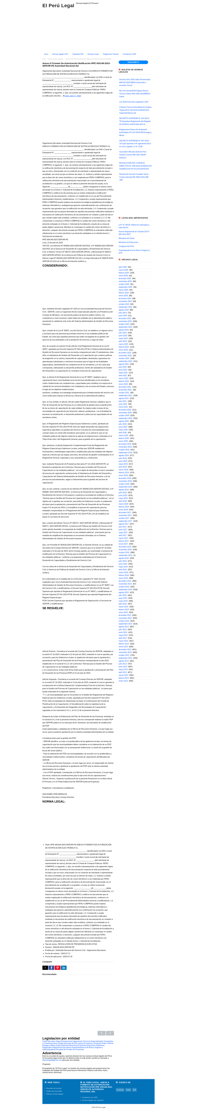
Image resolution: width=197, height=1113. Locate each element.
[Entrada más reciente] (102, 1033)
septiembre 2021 (125, 395)
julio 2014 (123, 629)
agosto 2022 (124, 364)
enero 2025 (123, 296)
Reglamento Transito (110, 54)
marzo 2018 (123, 504)
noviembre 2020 (125, 413)
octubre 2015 (124, 587)
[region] (98, 29)
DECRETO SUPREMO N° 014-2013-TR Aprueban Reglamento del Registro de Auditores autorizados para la (135, 121)
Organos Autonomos (64, 1041)
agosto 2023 (124, 330)
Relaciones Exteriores (77, 1045)
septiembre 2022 (125, 361)
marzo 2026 (123, 270)
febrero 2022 (124, 381)
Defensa (64, 1045)
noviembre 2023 (125, 321)
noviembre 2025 (125, 281)
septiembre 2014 (125, 624)
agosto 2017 (124, 524)
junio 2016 (123, 564)
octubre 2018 (124, 484)
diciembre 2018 (125, 478)
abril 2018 (123, 501)
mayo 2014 (123, 635)
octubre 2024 (124, 304)
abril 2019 (123, 467)
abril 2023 (123, 341)
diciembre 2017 (125, 512)
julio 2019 (123, 458)
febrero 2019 (124, 473)
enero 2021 (123, 407)
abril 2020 (123, 433)
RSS (134, 1090)
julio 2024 (123, 313)
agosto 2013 (124, 661)
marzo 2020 (123, 435)
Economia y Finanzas (92, 1043)
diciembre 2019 (125, 444)
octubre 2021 (124, 393)
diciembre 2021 (125, 387)
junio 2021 (123, 404)
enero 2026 (123, 276)
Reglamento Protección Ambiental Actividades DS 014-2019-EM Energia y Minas (135, 132)
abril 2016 (123, 570)
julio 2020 (123, 424)
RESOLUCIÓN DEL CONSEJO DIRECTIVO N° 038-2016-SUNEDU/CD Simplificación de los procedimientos (135, 166)
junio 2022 (123, 370)
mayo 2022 (123, 373)
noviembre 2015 (125, 584)
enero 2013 (123, 681)
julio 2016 (123, 561)
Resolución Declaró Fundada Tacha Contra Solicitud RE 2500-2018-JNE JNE (134, 177)
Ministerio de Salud (126, 238)
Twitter (128, 1090)
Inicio (46, 54)
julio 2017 (123, 527)
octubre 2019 (124, 450)
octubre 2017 (124, 518)
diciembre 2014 (125, 615)
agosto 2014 (124, 627)
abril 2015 (123, 604)
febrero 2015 (124, 609)
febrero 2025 (124, 293)
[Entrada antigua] (110, 1033)
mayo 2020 (123, 430)
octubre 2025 (124, 284)
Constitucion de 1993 (89, 1097)
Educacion (91, 1045)
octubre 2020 (124, 415)
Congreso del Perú (126, 246)
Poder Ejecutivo (48, 1041)
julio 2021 (123, 401)
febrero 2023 (124, 347)
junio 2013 (123, 667)
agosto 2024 (124, 310)
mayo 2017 (123, 532)
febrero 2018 (124, 507)
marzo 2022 (123, 378)
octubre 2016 (124, 552)
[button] (45, 968)
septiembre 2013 (125, 658)
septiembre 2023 (125, 327)
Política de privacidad (54, 1091)
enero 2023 (123, 350)
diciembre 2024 (125, 298)
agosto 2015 (124, 592)
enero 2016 (123, 578)
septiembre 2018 (125, 487)
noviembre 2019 (125, 447)
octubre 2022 (124, 358)
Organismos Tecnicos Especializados (88, 1041)
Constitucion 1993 (129, 54)
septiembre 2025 (125, 287)
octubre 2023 (124, 324)
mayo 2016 (123, 567)
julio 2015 (123, 595)
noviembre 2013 (125, 652)
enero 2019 (123, 475)
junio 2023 (123, 336)
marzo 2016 (123, 572)
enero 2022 (123, 384)
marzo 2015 (123, 607)
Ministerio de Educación (128, 242)
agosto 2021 (124, 398)
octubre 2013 (124, 655)
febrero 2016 (124, 575)
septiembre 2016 (125, 555)
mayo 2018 (123, 498)
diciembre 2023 (125, 318)
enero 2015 (123, 612)
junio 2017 (123, 530)
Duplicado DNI (78, 54)
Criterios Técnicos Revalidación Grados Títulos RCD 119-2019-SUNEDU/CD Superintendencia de (135, 110)
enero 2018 (123, 510)
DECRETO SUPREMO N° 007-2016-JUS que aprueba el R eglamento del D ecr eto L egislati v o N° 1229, (135, 143)
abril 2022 (123, 375)
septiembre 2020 (125, 418)
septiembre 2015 (125, 590)
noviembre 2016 (125, 550)
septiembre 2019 (125, 453)
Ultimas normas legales (54, 1094)
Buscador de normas (53, 1088)
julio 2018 (123, 492)
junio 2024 (123, 316)
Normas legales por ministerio (93, 1100)
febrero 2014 (124, 644)
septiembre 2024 (125, 307)
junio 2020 (123, 427)
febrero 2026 (124, 273)
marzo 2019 (123, 470)
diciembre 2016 (125, 547)
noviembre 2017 (125, 515)
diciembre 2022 (125, 353)
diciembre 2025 (125, 278)
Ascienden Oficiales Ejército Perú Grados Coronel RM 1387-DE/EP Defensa (132, 155)
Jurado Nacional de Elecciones (70, 1043)
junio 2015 (123, 598)
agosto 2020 (124, 421)
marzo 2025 (123, 290)
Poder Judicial (107, 1043)
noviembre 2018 (125, 481)
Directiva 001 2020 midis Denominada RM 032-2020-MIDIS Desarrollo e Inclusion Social (134, 82)
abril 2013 (123, 672)
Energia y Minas (49, 1045)
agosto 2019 (124, 455)
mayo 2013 (123, 669)
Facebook (120, 1090)
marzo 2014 (123, 641)
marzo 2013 (123, 675)
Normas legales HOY (60, 54)
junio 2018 (123, 495)
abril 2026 (123, 267)
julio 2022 (123, 367)
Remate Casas (93, 54)
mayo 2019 (123, 464)
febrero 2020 (124, 438)
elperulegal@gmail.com (52, 1060)
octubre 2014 (124, 621)
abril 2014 (123, 638)
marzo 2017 (123, 538)
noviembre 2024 (125, 301)
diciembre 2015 (125, 581)
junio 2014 (123, 632)
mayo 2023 (123, 338)
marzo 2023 (123, 344)
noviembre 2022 (125, 356)
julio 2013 (123, 664)
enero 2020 (123, 441)
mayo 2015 (123, 601)
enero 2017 (123, 544)
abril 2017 (123, 535)
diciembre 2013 (125, 649)
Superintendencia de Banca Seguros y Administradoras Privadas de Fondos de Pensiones (72, 1048)
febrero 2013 (124, 678)
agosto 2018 (124, 490)
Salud (58, 1045)
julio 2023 (123, 333)
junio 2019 (123, 461)
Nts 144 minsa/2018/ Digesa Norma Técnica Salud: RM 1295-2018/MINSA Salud (134, 93)
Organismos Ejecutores (61, 1047)
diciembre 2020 (125, 410)
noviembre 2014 (125, 618)
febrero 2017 (124, 541)
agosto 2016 (124, 558)
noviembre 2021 (125, 390)
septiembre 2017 (125, 521)
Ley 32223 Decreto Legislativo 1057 (133, 102)
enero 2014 (123, 647)
